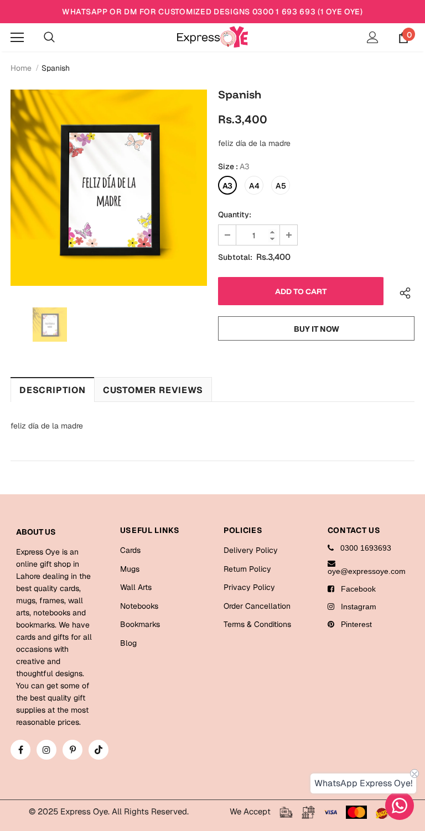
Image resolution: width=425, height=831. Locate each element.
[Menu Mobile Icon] (17, 37)
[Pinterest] (72, 750)
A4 (254, 186)
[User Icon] (373, 37)
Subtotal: (235, 257)
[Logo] (212, 37)
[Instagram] (46, 750)
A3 (227, 186)
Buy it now (316, 329)
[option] (109, 188)
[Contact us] (399, 805)
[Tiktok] (98, 750)
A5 (281, 186)
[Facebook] (20, 750)
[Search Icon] (49, 37)
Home (21, 68)
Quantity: (234, 214)
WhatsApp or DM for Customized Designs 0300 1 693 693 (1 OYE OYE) (212, 12)
